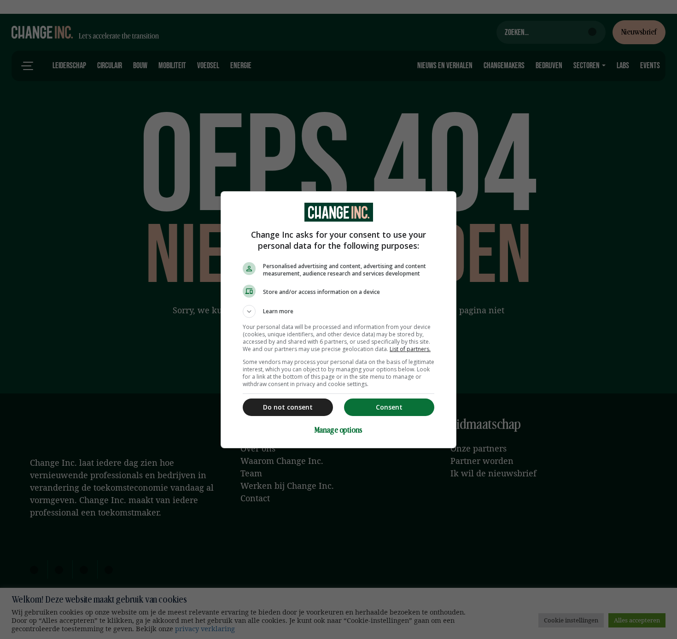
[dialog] (338, 319)
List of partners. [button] (410, 349)
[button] (338, 311)
